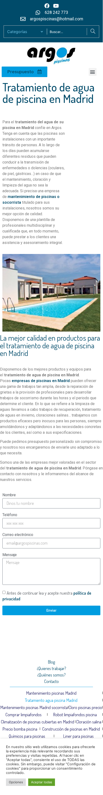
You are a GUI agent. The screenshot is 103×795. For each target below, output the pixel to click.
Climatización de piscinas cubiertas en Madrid (37, 721)
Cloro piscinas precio (85, 707)
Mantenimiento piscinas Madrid (51, 693)
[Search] (93, 31)
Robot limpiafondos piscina (75, 714)
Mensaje (9, 555)
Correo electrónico (17, 535)
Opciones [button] (16, 782)
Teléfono (9, 515)
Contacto (51, 681)
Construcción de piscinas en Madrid (71, 729)
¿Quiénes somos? (51, 674)
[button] (93, 72)
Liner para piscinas (78, 736)
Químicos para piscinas (27, 736)
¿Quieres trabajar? (51, 668)
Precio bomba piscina (19, 729)
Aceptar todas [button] (41, 782)
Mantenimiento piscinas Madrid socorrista (34, 707)
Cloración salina (88, 721)
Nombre (9, 495)
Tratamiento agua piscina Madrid (51, 700)
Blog (51, 662)
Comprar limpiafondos (23, 714)
